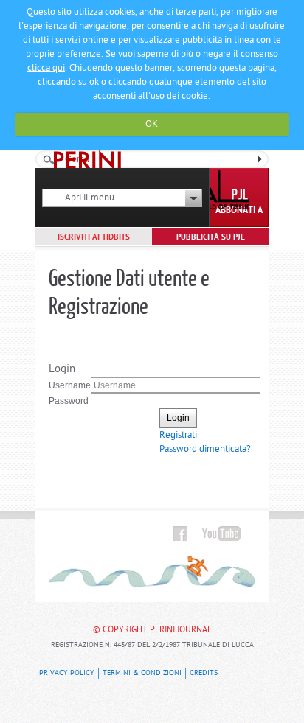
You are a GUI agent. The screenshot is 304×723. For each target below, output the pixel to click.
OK (151, 124)
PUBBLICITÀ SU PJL (210, 237)
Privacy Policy (66, 673)
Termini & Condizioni (142, 673)
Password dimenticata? (205, 449)
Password (69, 401)
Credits (204, 673)
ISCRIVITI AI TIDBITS (94, 237)
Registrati (178, 435)
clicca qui (46, 68)
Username (70, 385)
